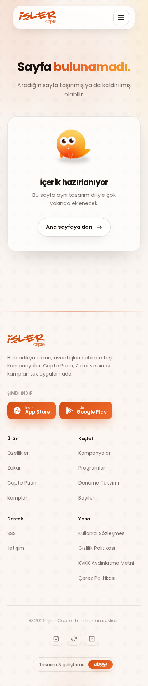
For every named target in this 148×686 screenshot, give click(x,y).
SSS (11, 533)
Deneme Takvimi (98, 483)
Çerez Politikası (96, 578)
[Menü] (121, 17)
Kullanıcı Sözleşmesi (102, 533)
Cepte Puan (21, 483)
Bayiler (86, 498)
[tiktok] (74, 639)
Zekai (13, 468)
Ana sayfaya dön (69, 226)
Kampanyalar (94, 453)
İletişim (15, 548)
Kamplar (17, 498)
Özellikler (18, 453)
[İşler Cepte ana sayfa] (37, 17)
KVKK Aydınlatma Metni (106, 563)
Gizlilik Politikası (96, 548)
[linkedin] (92, 639)
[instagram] (56, 639)
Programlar (91, 468)
